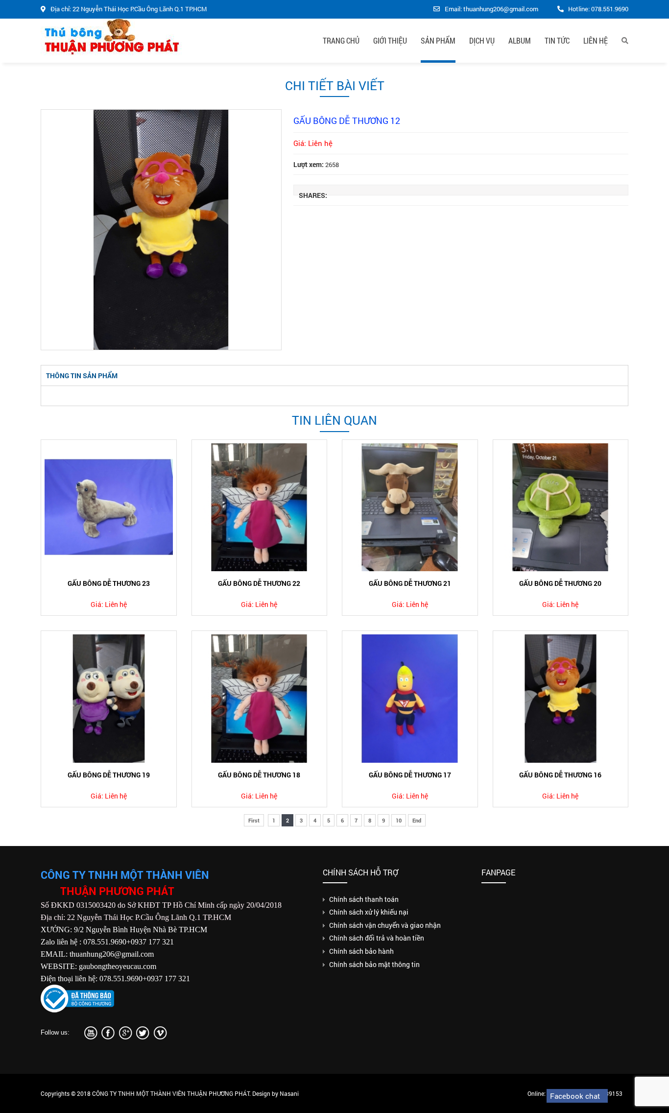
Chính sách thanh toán (364, 899)
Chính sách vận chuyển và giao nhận (385, 925)
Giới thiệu (390, 40)
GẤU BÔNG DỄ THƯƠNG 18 (259, 774)
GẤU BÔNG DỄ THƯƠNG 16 (560, 774)
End (416, 820)
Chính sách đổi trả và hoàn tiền (376, 938)
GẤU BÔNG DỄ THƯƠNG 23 (109, 583)
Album (519, 40)
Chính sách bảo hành (361, 951)
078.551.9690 (609, 8)
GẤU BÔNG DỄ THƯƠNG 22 (259, 583)
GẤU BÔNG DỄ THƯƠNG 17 (410, 774)
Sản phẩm (438, 40)
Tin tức (557, 40)
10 (399, 820)
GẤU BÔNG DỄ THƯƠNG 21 (410, 583)
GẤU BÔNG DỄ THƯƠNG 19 (109, 774)
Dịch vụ (482, 40)
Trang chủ (341, 40)
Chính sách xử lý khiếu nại (368, 912)
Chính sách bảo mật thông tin (374, 964)
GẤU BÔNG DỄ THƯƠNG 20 (560, 583)
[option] (161, 230)
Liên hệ (595, 40)
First (254, 820)
